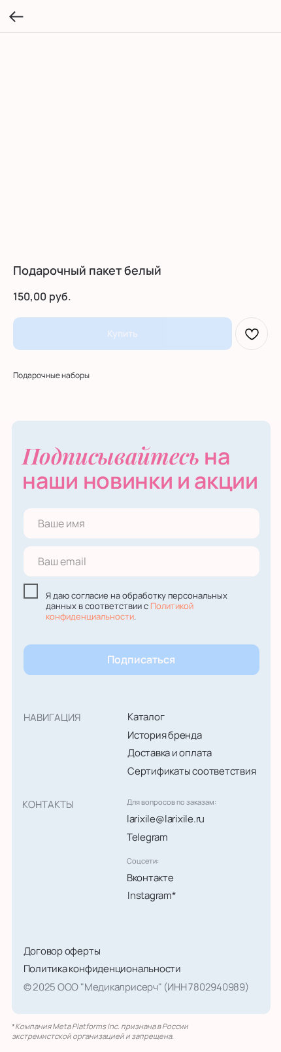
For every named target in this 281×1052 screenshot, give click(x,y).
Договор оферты (62, 950)
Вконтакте (150, 877)
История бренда (164, 734)
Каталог (145, 716)
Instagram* (151, 895)
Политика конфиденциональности (102, 968)
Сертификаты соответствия (191, 770)
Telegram (147, 836)
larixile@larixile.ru (166, 818)
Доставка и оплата (169, 752)
